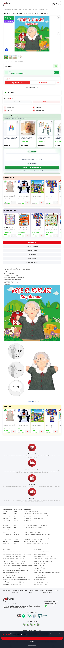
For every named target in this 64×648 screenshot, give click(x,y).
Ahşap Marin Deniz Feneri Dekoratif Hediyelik (43, 556)
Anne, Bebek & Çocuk (7, 522)
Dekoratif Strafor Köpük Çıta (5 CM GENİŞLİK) (11, 566)
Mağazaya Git (17, 101)
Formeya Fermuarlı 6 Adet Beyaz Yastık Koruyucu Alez (13, 558)
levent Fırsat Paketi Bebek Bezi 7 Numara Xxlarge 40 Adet (35, 530)
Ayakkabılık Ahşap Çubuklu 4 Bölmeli (10, 552)
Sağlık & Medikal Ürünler (7, 537)
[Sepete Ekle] (13, 202)
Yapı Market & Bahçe (7, 534)
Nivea (15, 530)
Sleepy (15, 536)
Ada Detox (7, 13)
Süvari (15, 523)
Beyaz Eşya (5, 536)
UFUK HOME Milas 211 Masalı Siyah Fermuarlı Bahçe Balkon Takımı (37, 534)
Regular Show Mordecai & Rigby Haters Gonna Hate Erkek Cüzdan (16, 570)
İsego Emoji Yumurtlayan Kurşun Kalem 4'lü (11, 551)
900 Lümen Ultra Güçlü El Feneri (40, 584)
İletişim (57, 590)
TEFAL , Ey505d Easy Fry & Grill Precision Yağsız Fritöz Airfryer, (36, 513)
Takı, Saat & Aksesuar (7, 539)
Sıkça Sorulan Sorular (46, 590)
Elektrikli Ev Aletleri (6, 541)
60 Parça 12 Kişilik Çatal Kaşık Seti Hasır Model (12, 584)
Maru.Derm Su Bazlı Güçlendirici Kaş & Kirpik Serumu (13, 563)
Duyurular (15, 592)
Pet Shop (4, 532)
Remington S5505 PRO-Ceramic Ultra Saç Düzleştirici (35, 539)
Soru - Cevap (32, 258)
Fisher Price (16, 541)
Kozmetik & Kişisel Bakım (7, 520)
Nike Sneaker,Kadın (28, 520)
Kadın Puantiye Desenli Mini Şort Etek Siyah (11, 572)
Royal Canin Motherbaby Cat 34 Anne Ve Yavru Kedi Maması (36, 543)
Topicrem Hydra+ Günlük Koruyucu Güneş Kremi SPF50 (35, 522)
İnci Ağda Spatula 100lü (7, 559)
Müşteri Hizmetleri (44, 1)
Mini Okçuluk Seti (37, 574)
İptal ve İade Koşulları (32, 262)
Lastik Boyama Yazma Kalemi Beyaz (10, 574)
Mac (15, 532)
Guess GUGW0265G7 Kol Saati (40, 554)
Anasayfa (6, 9)
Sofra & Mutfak (5, 518)
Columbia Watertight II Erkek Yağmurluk (42, 566)
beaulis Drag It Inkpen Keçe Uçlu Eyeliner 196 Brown (13, 568)
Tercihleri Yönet (32, 645)
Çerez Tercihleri (47, 592)
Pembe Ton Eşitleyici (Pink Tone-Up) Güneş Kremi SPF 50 (14, 561)
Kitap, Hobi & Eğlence (7, 529)
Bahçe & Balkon (6, 543)
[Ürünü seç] (5, 122)
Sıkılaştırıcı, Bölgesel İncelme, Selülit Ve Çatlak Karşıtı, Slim (14, 577)
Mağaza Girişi (58, 1)
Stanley (15, 543)
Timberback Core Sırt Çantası (40, 552)
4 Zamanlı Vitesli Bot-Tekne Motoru (41, 577)
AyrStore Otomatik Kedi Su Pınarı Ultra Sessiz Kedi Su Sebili (36, 536)
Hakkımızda (6, 590)
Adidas (15, 527)
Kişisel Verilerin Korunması (20, 590)
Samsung (16, 513)
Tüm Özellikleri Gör (32, 87)
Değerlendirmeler (32, 250)
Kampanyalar (36, 1)
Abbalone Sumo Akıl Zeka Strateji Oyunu (42, 575)
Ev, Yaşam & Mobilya (7, 516)
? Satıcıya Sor (46, 101)
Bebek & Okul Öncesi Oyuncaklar (36, 9)
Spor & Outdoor (5, 525)
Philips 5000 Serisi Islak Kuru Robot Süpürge (33, 541)
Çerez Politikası (34, 590)
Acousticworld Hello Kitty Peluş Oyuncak (42, 551)
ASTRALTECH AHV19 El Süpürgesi (40, 568)
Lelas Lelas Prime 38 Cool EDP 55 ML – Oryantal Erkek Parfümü (36, 529)
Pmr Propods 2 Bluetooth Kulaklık (30, 516)
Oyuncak (25, 9)
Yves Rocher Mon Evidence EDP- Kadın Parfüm (33, 527)
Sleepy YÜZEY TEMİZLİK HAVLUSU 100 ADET (32, 532)
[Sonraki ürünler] (58, 134)
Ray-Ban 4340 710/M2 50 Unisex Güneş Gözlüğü (33, 518)
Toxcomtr (6, 98)
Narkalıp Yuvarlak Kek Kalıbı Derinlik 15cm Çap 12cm (13, 581)
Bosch (15, 515)
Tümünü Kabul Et (32, 638)
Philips (15, 516)
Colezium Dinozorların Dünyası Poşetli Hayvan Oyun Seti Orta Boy (47, 572)
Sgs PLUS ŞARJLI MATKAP (39, 570)
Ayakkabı (4, 545)
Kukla (47, 9)
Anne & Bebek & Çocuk (15, 9)
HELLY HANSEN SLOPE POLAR (39, 565)
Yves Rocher (16, 534)
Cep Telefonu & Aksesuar (7, 515)
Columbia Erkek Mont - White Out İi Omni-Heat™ (43, 559)
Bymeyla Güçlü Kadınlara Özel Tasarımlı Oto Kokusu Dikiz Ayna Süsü (16, 579)
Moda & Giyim (5, 511)
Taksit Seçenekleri (32, 254)
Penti (15, 522)
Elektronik (4, 513)
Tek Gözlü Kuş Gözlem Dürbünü (40, 579)
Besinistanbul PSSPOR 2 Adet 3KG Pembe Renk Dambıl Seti (14, 556)
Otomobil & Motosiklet (7, 527)
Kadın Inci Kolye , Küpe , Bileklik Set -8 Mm (11, 575)
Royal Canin (16, 537)
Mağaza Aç (51, 1)
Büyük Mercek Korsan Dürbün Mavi (41, 581)
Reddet (32, 641)
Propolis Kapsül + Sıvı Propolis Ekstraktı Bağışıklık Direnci (45, 558)
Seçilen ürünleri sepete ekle (32, 167)
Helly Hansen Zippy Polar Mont (40, 563)
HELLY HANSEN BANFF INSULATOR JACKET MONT (43, 561)
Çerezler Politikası (8, 634)
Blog (30, 592)
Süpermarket (5, 523)
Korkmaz (16, 520)
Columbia (16, 539)
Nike (15, 525)
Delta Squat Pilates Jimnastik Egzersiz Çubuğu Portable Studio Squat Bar (17, 565)
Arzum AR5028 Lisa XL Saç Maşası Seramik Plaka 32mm (14, 582)
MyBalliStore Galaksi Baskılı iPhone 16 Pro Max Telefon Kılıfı (35, 525)
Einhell (15, 545)
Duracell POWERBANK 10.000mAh (30, 523)
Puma (15, 529)
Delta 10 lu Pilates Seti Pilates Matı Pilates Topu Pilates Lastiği (36, 537)
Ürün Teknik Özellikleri (32, 246)
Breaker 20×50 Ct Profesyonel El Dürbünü (42, 582)
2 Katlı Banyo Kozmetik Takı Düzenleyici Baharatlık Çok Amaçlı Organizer (17, 554)
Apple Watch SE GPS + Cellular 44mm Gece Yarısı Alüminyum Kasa (37, 515)
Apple (15, 511)
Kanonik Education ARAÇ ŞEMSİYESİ (31, 511)
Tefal (15, 518)
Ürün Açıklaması (31, 242)
